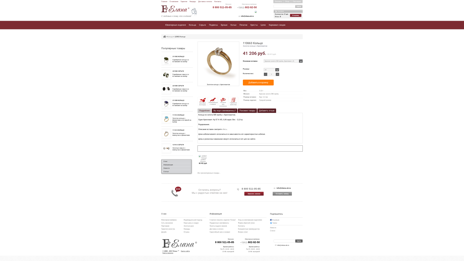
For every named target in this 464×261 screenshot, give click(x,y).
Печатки (243, 25)
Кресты (254, 25)
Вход (287, 1)
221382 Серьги (178, 71)
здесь (224, 129)
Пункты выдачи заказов (218, 226)
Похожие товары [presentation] (247, 110)
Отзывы (186, 232)
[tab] (204, 111)
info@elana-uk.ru (247, 16)
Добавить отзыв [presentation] (266, 110)
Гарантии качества (233, 103)
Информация (168, 165)
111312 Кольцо (178, 115)
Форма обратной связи (246, 223)
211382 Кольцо (178, 56)
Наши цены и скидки (191, 223)
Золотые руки (189, 226)
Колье (233, 25)
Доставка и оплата (205, 1)
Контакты (217, 1)
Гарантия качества (168, 229)
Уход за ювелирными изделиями (250, 220)
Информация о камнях (213, 103)
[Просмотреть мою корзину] (296, 15)
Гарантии (184, 1)
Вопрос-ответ (243, 232)
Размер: (246, 69)
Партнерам (297, 1)
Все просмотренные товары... (209, 173)
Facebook (275, 220)
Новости (166, 168)
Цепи (263, 25)
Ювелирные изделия (175, 25)
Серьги (202, 25)
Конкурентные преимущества (249, 229)
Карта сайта (185, 251)
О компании (174, 1)
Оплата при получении (223, 104)
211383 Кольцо (178, 100)
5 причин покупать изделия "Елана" (223, 220)
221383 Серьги (178, 86)
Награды (193, 1)
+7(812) (247, 7)
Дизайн (164, 232)
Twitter (274, 223)
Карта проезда (168, 253)
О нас (165, 161)
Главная (164, 1)
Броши (224, 25)
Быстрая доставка (202, 104)
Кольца (192, 25)
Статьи (166, 171)
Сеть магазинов (167, 223)
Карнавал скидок (277, 25)
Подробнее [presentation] (204, 110)
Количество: (248, 73)
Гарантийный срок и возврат (220, 232)
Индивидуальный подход (193, 220)
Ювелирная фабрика (169, 220)
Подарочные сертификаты (219, 223)
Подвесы (213, 25)
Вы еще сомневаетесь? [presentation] (225, 110)
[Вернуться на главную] (164, 37)
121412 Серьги (178, 145)
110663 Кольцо (203, 160)
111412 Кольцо (178, 130)
